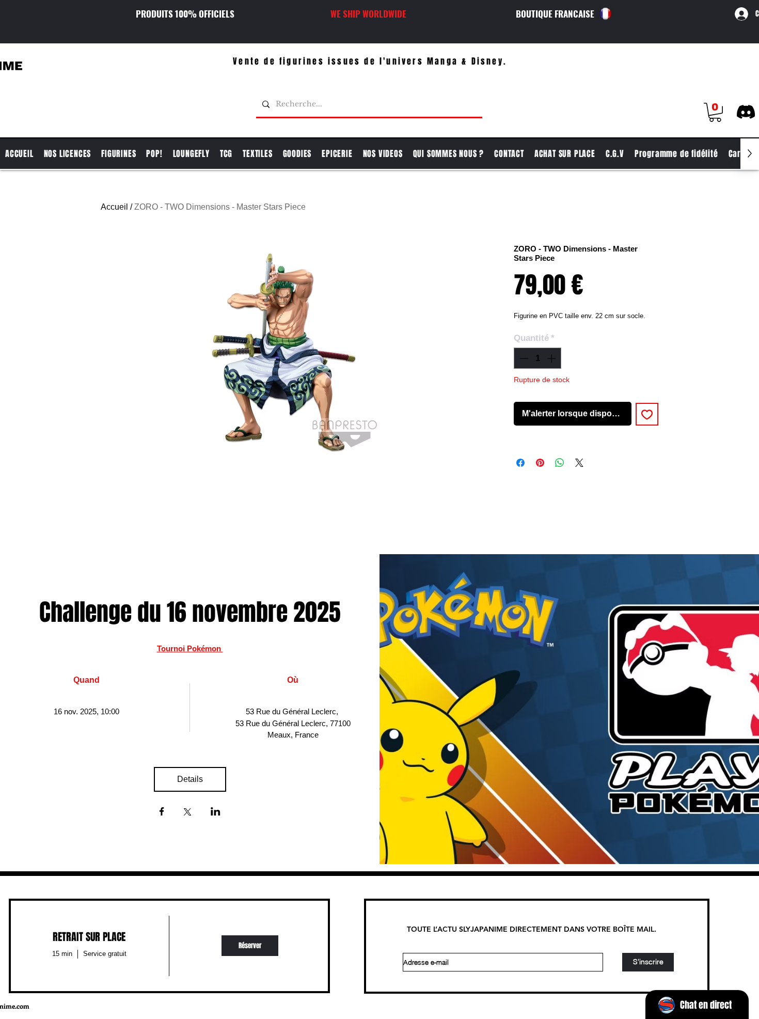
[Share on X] (579, 463)
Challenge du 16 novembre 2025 (190, 612)
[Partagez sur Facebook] (520, 463)
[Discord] (746, 112)
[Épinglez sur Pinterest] (540, 463)
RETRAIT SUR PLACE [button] (89, 937)
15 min (62, 954)
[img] (249, 946)
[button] (715, 112)
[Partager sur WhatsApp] (560, 463)
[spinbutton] (538, 358)
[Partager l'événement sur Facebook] (162, 812)
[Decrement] (523, 358)
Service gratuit (104, 954)
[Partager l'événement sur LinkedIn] (215, 812)
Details (190, 779)
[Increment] (552, 358)
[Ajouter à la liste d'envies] (647, 414)
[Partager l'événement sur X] (187, 813)
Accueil (114, 206)
